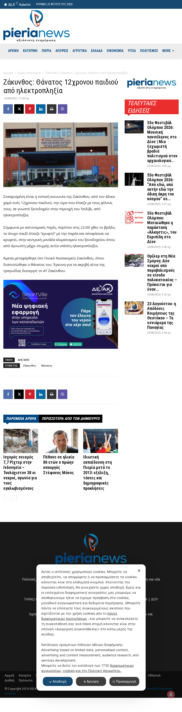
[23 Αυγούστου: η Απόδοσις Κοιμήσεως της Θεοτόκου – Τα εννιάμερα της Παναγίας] (134, 307)
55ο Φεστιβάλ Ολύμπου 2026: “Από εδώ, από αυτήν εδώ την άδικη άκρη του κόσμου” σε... (160, 186)
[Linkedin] (41, 109)
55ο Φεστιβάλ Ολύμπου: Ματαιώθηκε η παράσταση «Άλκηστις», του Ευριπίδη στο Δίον (162, 227)
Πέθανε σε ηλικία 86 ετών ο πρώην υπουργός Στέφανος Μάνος (58, 464)
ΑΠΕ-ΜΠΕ (23, 360)
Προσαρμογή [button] (126, 681)
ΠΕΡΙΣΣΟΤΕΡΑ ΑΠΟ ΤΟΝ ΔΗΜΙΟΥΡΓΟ (71, 418)
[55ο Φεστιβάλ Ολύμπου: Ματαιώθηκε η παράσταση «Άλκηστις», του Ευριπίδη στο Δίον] (134, 217)
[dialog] (91, 627)
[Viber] (62, 109)
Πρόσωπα (25, 680)
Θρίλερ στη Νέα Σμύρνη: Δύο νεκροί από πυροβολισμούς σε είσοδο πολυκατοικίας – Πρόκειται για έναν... (162, 273)
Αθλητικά (154, 675)
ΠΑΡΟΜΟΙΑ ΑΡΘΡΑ (21, 418)
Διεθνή (9, 680)
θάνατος (46, 365)
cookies (69, 671)
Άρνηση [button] (93, 681)
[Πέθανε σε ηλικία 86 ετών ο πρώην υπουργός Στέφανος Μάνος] (60, 441)
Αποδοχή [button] (59, 681)
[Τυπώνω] (51, 109)
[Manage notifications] (171, 694)
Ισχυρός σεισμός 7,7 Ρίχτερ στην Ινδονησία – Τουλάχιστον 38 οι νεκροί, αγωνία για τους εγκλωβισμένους (20, 472)
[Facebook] (8, 109)
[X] (19, 109)
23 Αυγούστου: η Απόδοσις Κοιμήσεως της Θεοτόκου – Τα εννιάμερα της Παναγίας (161, 315)
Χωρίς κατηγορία (29, 73)
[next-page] (14, 498)
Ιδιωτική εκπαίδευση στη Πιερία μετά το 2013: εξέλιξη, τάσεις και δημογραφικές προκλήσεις (97, 472)
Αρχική (8, 73)
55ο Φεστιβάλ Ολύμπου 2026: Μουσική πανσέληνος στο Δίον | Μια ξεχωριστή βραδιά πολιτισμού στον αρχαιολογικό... (162, 141)
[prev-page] (6, 498)
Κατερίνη (25, 675)
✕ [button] (139, 570)
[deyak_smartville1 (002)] (60, 314)
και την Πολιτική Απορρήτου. (98, 671)
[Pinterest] (30, 109)
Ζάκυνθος (29, 365)
